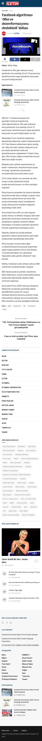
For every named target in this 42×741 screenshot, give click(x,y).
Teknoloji (6, 428)
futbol (16, 458)
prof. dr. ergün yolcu (10, 499)
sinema (5, 507)
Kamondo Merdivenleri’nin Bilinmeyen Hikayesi (24, 582)
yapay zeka (13, 511)
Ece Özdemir (31, 450)
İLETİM (16, 33)
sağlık (12, 503)
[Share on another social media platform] (35, 59)
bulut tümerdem (9, 450)
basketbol (21, 446)
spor (25, 507)
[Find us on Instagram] (10, 623)
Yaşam (4, 432)
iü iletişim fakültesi (10, 479)
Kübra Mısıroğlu (8, 483)
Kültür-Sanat (8, 405)
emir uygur (7, 458)
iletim (5, 462)
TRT (4, 511)
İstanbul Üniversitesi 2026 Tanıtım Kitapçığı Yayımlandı (26, 101)
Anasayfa (5, 10)
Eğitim (4, 361)
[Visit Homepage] (12, 3)
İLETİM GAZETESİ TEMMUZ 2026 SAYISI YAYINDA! (20, 645)
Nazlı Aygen (7, 495)
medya (31, 483)
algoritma (17, 306)
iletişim (27, 462)
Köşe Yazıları (7, 401)
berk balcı (32, 446)
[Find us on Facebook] (6, 623)
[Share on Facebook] (15, 59)
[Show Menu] (3, 3)
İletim (4, 379)
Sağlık (4, 419)
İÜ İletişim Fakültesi (10, 392)
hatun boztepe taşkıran (29, 458)
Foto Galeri (7, 369)
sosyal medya (16, 507)
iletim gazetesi (15, 462)
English (5, 365)
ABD (9, 306)
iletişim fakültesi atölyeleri (12, 466)
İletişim (24, 730)
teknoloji (33, 507)
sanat (5, 503)
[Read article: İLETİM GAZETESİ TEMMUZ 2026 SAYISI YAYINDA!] (7, 712)
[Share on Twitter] (25, 59)
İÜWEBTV (5, 396)
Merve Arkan (20, 487)
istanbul (28, 466)
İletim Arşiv (5, 730)
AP (25, 306)
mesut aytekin (8, 491)
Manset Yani (7, 414)
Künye (15, 730)
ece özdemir (7, 454)
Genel (4, 374)
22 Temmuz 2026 (20, 95)
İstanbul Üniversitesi (11, 387)
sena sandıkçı (22, 503)
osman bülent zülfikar (22, 495)
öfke (4, 309)
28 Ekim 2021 (27, 33)
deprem (20, 450)
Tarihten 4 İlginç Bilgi (15, 590)
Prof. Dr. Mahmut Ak (28, 499)
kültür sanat (21, 483)
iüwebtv (23, 479)
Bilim (11, 10)
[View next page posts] (23, 110)
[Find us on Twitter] (3, 622)
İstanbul (6, 383)
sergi (32, 503)
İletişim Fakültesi (28, 515)
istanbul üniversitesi (10, 470)
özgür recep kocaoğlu (11, 515)
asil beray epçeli (9, 446)
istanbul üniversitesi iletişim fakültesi (16, 474)
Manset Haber (8, 410)
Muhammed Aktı (22, 491)
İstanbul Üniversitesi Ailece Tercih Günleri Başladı (20, 635)
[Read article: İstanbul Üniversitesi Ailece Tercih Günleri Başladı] (7, 92)
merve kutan (32, 487)
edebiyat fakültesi (21, 454)
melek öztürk (7, 487)
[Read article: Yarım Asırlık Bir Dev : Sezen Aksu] (21, 542)
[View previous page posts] (19, 110)
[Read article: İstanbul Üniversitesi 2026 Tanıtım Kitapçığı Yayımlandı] (7, 102)
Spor (4, 423)
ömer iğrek (24, 511)
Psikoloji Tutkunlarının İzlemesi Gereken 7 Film (24, 598)
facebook (31, 306)
